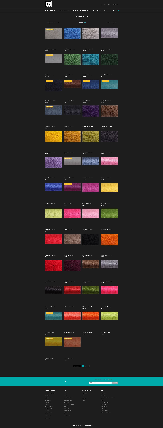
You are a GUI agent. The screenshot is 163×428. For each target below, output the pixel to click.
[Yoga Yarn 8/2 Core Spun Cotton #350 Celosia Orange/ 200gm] (72, 347)
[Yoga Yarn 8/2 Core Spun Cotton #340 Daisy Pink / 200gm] (90, 218)
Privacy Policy (104, 406)
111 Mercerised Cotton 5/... (50, 306)
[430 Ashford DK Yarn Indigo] (53, 89)
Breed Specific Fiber (68, 400)
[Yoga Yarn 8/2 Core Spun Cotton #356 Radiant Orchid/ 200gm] (90, 192)
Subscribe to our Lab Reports (103, 379)
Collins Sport (48, 395)
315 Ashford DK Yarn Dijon (69, 152)
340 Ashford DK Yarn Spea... (87, 75)
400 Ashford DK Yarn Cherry (50, 281)
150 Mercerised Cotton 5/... (87, 332)
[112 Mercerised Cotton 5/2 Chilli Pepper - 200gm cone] (72, 296)
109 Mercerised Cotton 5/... (69, 100)
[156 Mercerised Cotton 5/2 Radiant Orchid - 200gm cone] (72, 192)
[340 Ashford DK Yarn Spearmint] (90, 64)
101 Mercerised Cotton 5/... (69, 178)
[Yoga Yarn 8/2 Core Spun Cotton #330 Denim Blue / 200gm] (53, 115)
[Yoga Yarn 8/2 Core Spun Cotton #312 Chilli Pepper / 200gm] (53, 244)
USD (104, 4)
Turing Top (66, 412)
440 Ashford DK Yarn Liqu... (87, 255)
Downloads (103, 395)
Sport (83, 395)
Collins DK (47, 397)
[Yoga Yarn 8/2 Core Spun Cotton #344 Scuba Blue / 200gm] (109, 89)
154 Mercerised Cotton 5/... (50, 358)
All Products (74, 10)
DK (82, 397)
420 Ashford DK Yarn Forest (106, 75)
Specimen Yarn (48, 418)
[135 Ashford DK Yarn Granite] (109, 141)
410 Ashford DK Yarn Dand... (50, 152)
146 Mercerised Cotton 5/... (50, 203)
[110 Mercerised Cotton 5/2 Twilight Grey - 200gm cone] (109, 270)
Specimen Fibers (67, 416)
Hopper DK (47, 410)
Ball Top (65, 395)
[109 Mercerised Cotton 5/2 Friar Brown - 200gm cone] (72, 89)
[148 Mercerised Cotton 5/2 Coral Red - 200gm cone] (72, 321)
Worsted (84, 398)
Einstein (47, 404)
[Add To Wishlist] (79, 30)
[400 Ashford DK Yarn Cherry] (53, 270)
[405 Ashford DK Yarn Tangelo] (109, 244)
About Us (99, 10)
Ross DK (46, 414)
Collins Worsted (48, 398)
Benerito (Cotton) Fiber (68, 397)
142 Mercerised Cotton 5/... (106, 306)
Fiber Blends (66, 402)
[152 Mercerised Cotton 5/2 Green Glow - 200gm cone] (109, 321)
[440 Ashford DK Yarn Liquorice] (90, 244)
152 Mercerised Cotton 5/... (106, 332)
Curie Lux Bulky (48, 402)
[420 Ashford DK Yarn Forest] (109, 64)
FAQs (105, 10)
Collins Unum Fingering (50, 393)
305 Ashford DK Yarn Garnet (69, 281)
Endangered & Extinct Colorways (108, 397)
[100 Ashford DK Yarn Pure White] (53, 38)
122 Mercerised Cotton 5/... (87, 306)
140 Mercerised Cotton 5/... (106, 178)
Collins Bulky (47, 400)
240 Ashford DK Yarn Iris (50, 178)
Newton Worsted (48, 412)
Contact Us (103, 393)
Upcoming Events (84, 10)
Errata (102, 398)
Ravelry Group (104, 404)
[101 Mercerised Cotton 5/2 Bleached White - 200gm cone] (72, 167)
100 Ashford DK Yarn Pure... (50, 49)
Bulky (83, 400)
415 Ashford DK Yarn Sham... (69, 75)
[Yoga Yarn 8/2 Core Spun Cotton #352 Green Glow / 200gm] (53, 218)
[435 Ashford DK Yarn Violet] (90, 115)
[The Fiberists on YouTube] (65, 381)
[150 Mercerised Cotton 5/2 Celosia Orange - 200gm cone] (90, 321)
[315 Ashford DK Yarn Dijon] (72, 141)
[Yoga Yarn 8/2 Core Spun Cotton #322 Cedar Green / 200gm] (109, 218)
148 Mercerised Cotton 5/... (69, 332)
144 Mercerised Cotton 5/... (50, 332)
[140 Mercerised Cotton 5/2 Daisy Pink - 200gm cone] (109, 167)
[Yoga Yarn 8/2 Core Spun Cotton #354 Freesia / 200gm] (109, 192)
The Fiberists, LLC (80, 425)
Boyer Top (66, 398)
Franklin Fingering (49, 406)
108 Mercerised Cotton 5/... (87, 281)
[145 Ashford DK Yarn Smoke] (90, 38)
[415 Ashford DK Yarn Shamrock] (72, 64)
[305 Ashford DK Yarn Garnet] (72, 270)
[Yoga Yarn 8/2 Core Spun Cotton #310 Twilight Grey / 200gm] (109, 38)
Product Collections (62, 10)
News (93, 10)
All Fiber (65, 393)
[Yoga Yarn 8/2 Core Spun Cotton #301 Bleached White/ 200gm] (53, 64)
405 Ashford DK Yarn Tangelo (106, 255)
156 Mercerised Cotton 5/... (69, 203)
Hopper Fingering (48, 408)
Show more (77, 366)
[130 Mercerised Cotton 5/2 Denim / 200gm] (90, 167)
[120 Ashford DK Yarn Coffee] (109, 115)
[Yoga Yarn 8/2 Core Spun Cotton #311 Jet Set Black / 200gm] (72, 115)
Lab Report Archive (105, 402)
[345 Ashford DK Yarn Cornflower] (72, 38)
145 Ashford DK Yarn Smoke (87, 49)
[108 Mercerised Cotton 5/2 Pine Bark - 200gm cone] (90, 270)
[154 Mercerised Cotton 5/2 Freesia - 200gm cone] (53, 347)
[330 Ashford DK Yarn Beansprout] (90, 141)
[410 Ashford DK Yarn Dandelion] (53, 141)
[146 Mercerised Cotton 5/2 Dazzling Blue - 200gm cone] (53, 192)
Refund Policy (104, 408)
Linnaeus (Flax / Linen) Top (69, 404)
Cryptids (52, 10)
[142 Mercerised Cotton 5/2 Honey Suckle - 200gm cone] (109, 296)
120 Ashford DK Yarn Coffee (106, 126)
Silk (64, 414)
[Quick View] (79, 32)
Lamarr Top (66, 406)
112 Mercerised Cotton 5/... (69, 306)
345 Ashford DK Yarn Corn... (69, 49)
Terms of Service (104, 410)
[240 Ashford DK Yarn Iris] (53, 167)
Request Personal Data (105, 412)
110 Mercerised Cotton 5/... (106, 281)
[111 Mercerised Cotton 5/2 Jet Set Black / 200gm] (53, 296)
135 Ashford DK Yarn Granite (106, 152)
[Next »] (88, 366)
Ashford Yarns (48, 416)
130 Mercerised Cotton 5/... (87, 178)
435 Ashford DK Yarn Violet (87, 126)
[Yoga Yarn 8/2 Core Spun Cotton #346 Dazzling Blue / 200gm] (90, 89)
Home (46, 10)
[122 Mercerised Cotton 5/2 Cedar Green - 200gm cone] (90, 296)
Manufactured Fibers (68, 410)
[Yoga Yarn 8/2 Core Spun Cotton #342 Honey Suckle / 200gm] (72, 218)
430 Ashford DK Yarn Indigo (50, 100)
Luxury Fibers (66, 408)
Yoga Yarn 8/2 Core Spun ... (106, 49)
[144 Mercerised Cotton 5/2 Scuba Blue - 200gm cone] (53, 321)
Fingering (84, 393)
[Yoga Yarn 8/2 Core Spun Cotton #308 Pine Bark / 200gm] (72, 244)
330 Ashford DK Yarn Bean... (87, 152)
